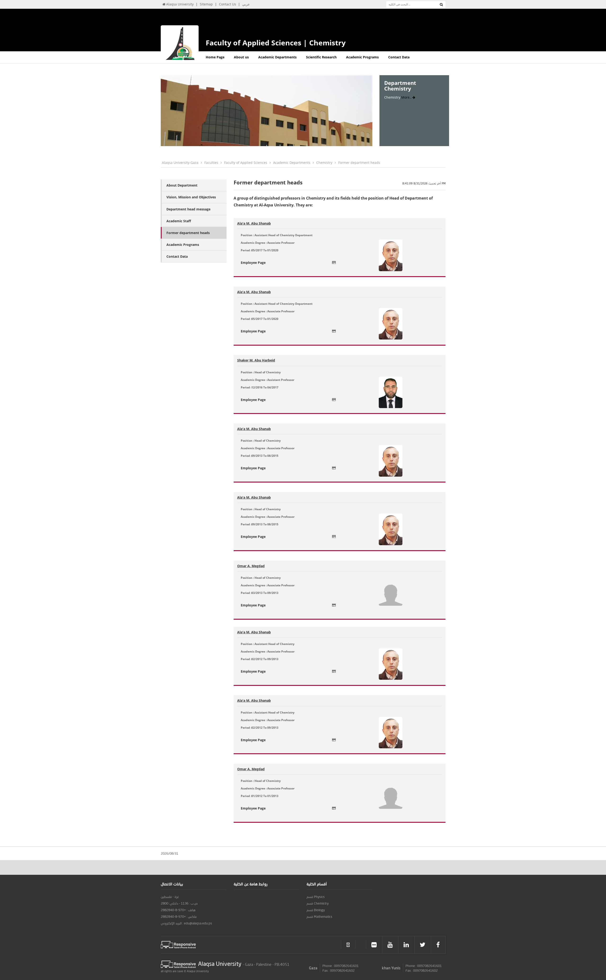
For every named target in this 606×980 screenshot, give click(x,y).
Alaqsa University (180, 4)
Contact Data (399, 57)
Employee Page (253, 262)
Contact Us (227, 4)
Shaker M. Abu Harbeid (256, 360)
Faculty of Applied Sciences (245, 162)
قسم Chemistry (318, 903)
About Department (181, 185)
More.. (406, 97)
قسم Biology (316, 910)
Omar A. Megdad (251, 566)
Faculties (211, 162)
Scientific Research (321, 57)
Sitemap (206, 4)
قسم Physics (316, 897)
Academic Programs (362, 57)
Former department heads (359, 162)
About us (241, 57)
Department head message (188, 209)
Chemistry (324, 162)
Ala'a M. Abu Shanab (254, 223)
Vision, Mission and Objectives (191, 197)
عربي (246, 4)
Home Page (215, 57)
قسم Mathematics (319, 917)
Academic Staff (178, 221)
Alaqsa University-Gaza (180, 162)
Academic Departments (277, 57)
